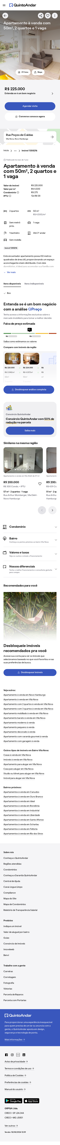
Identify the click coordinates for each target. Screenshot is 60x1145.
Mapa (40, 72)
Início (6, 151)
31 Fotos (24, 72)
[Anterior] (42, 510)
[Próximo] (52, 510)
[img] (23, 460)
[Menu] (4, 5)
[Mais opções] (55, 16)
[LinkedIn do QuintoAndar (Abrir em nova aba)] (24, 1055)
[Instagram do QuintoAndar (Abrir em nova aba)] (12, 1055)
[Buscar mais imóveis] (5, 16)
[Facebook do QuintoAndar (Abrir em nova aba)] (6, 1055)
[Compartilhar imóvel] (41, 16)
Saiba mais (30, 431)
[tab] (12, 284)
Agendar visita (30, 106)
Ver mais (11, 272)
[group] (23, 474)
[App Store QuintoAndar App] (31, 1100)
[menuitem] (8, 150)
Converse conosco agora (32, 117)
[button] (30, 527)
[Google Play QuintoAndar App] (13, 1100)
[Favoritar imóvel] (48, 16)
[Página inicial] (22, 5)
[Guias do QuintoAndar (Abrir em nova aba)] (18, 1055)
